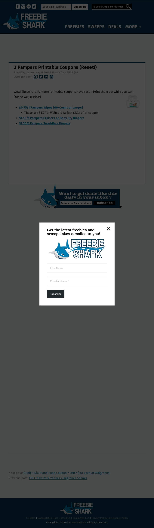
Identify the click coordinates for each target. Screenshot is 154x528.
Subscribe (56, 293)
